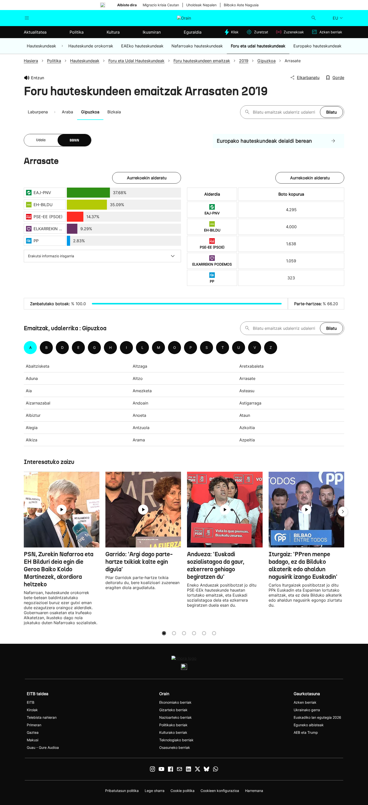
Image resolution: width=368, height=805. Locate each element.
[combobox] (285, 112)
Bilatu (331, 112)
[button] (343, 512)
